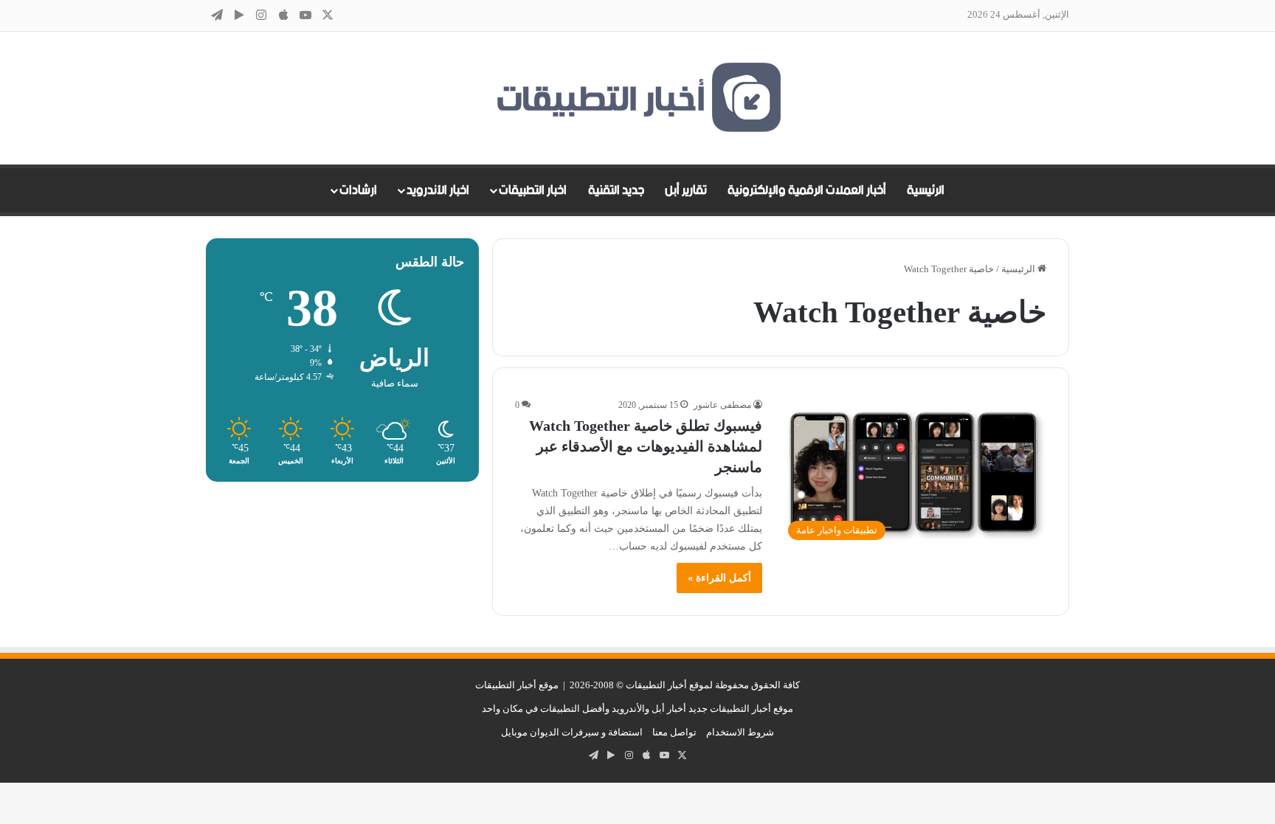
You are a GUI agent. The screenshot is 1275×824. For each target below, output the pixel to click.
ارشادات (358, 190)
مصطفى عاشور (722, 405)
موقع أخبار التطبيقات (517, 684)
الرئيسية (925, 190)
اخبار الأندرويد (438, 190)
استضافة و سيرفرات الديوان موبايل (572, 732)
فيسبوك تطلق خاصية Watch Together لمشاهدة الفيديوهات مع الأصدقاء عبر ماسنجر (645, 446)
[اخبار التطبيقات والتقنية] (637, 98)
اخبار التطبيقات (533, 190)
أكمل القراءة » (719, 578)
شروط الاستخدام (740, 732)
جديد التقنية (616, 190)
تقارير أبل (686, 190)
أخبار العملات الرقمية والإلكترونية (807, 190)
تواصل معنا (674, 732)
